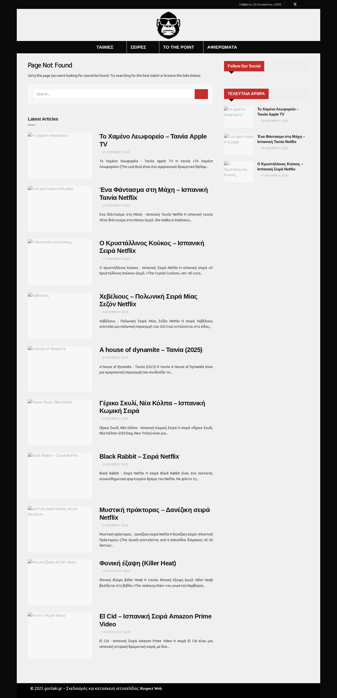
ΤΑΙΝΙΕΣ (104, 47)
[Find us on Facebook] (288, 4)
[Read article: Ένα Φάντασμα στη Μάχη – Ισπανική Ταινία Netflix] (60, 209)
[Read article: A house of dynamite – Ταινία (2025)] (60, 369)
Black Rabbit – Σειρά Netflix (139, 456)
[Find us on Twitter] (295, 4)
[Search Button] (307, 47)
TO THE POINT (178, 47)
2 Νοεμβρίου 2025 (115, 419)
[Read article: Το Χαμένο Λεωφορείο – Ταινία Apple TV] (60, 156)
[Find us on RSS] (307, 4)
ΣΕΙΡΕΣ (138, 47)
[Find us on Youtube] (301, 4)
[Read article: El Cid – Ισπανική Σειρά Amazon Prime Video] (60, 635)
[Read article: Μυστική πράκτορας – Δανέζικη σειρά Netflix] (60, 529)
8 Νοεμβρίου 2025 (115, 312)
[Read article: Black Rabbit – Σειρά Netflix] (60, 476)
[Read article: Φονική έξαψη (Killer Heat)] (60, 582)
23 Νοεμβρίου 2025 (116, 152)
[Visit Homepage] (168, 25)
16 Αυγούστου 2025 (116, 571)
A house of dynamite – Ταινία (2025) (151, 349)
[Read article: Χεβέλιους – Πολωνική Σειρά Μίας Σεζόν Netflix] (60, 316)
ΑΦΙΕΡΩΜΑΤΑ (222, 47)
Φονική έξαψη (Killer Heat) (137, 563)
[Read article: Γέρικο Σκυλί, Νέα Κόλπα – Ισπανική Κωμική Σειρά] (60, 422)
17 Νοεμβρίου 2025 (116, 259)
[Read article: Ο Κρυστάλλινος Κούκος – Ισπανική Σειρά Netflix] (60, 262)
